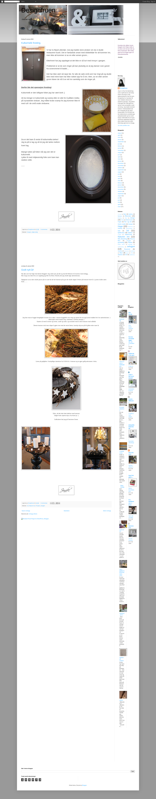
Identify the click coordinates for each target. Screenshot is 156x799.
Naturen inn (32, 505)
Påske (130, 242)
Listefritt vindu (121, 452)
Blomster (128, 216)
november (121, 150)
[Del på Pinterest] (59, 230)
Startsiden (67, 511)
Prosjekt (38, 505)
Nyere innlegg (26, 511)
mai (119, 176)
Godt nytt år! (27, 269)
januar (120, 139)
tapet (127, 252)
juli (118, 174)
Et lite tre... (131, 366)
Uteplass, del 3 (121, 614)
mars (119, 137)
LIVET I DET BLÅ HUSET (131, 376)
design (132, 218)
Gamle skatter (122, 224)
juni (119, 144)
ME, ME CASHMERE (131, 343)
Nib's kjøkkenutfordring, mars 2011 (122, 572)
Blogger (84, 785)
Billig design (122, 486)
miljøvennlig (35, 232)
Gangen (29, 232)
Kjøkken (130, 232)
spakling (120, 251)
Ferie (122, 220)
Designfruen (38, 10)
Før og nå (127, 222)
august (120, 133)
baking (131, 214)
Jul (27, 505)
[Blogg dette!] (53, 230)
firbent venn (129, 220)
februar (120, 146)
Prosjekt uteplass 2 (121, 409)
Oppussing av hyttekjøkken (121, 364)
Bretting (120, 218)
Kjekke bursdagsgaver (131, 490)
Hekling (120, 228)
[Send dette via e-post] (51, 230)
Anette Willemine (131, 400)
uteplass (120, 254)
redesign (130, 244)
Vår (126, 254)
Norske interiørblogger (131, 338)
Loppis (119, 234)
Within (121, 700)
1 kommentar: (44, 229)
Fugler (120, 222)
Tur (132, 252)
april (119, 135)
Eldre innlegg (107, 511)
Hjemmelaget (129, 228)
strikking (133, 251)
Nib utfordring (122, 239)
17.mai (119, 214)
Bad (125, 214)
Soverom (127, 249)
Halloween (130, 226)
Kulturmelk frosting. (31, 43)
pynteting (121, 242)
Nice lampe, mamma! (131, 327)
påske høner (121, 244)
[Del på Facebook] (57, 230)
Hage (120, 226)
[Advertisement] (66, 249)
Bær (126, 218)
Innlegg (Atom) (33, 514)
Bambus (120, 216)
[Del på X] (55, 230)
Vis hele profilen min (124, 125)
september (121, 141)
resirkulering (121, 246)
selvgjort (43, 505)
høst (119, 231)
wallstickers (132, 254)
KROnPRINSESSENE (131, 426)
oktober (120, 167)
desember (121, 163)
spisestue (126, 251)
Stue (121, 253)
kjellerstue (121, 232)
